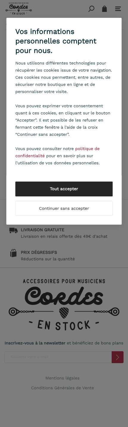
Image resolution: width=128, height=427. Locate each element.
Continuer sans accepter (64, 208)
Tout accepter (64, 189)
